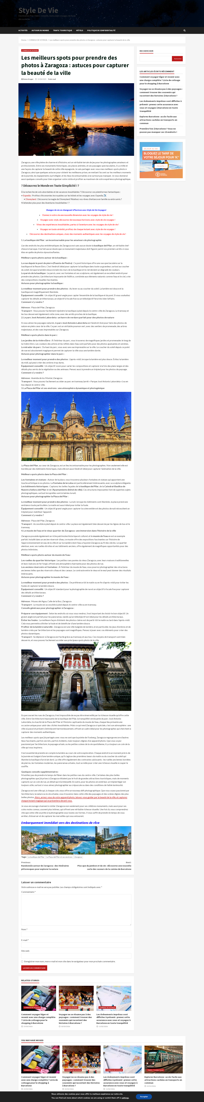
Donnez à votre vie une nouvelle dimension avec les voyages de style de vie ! (77, 215)
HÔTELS (79, 30)
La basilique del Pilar (36, 857)
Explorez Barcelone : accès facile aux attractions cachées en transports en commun (158, 120)
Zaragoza (78, 857)
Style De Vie (38, 10)
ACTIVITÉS (22, 30)
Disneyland (31, 199)
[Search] (185, 30)
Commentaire (28, 891)
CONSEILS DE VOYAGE (30, 50)
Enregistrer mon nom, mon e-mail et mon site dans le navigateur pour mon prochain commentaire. (69, 961)
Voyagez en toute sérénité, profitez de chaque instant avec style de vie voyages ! (77, 229)
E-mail (25, 940)
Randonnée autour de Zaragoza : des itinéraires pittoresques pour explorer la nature (45, 865)
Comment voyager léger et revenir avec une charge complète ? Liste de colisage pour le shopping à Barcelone (38, 998)
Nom (24, 929)
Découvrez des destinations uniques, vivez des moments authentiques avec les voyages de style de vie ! (78, 234)
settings (125, 1098)
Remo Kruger (28, 79)
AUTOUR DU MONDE (40, 30)
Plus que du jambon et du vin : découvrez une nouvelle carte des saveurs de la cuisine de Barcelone (104, 865)
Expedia (27, 195)
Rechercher (146, 51)
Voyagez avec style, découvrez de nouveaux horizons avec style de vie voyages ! (77, 219)
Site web (25, 950)
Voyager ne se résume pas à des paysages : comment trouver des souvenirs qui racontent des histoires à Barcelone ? (76, 998)
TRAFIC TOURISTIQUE (62, 30)
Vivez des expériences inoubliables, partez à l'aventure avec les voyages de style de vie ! (77, 224)
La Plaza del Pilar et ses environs (59, 857)
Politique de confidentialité (101, 30)
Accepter (144, 1096)
